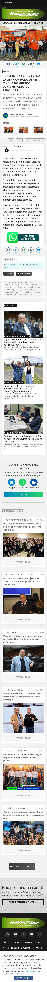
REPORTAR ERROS (35, 140)
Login (9, 273)
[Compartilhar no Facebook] (8, 64)
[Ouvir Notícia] (7, 150)
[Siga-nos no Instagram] (15, 934)
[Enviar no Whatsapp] (23, 64)
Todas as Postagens (22, 866)
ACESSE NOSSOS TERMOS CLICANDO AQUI (21, 972)
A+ (19, 140)
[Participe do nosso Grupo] (23, 237)
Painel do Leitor (33, 942)
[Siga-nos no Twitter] (23, 934)
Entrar (8, 2)
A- (11, 140)
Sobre (18, 942)
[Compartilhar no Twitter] (16, 64)
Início (7, 942)
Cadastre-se (25, 273)
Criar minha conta (21, 902)
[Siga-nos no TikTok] (39, 934)
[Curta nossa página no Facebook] (7, 934)
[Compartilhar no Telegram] (31, 64)
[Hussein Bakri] (23, 13)
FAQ (39, 948)
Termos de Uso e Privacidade (18, 948)
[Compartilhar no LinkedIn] (38, 64)
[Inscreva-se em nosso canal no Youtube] (31, 934)
